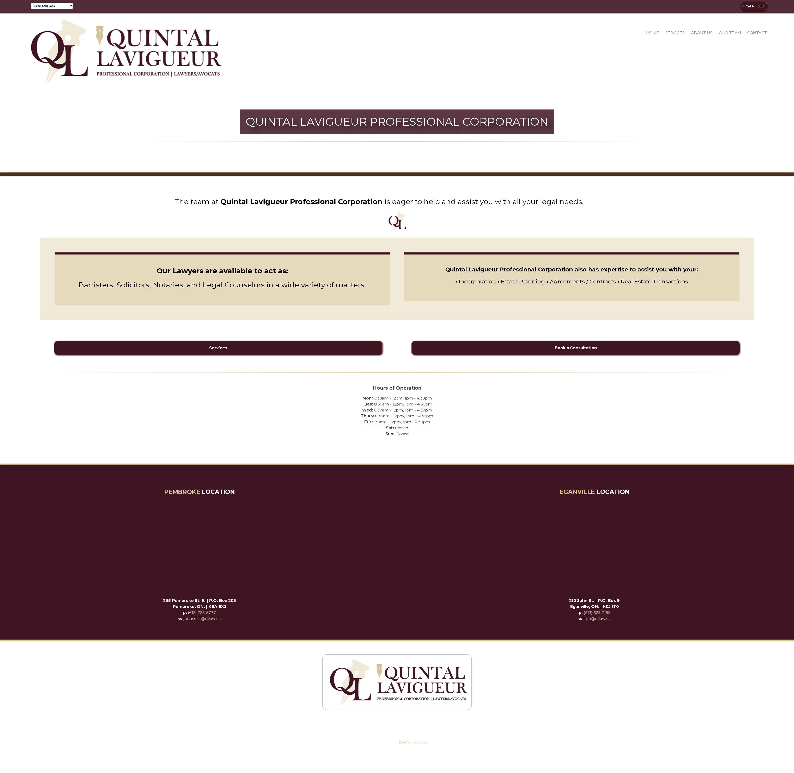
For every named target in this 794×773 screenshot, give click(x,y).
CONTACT (757, 32)
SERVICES (675, 32)
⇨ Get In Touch (754, 6)
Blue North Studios (413, 742)
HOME (652, 32)
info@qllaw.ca (597, 618)
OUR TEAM (730, 32)
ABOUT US (702, 32)
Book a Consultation (576, 347)
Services (218, 347)
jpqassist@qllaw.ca (202, 618)
